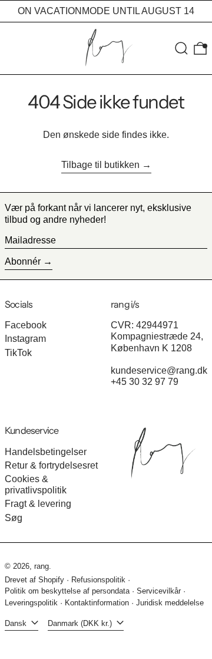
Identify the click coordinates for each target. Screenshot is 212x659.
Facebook (26, 325)
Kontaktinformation (97, 602)
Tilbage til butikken (100, 165)
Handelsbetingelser (46, 452)
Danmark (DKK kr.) (81, 623)
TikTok (18, 353)
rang (41, 566)
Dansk (17, 623)
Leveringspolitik (31, 602)
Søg (13, 518)
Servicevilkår (159, 590)
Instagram (25, 339)
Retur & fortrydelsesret (51, 465)
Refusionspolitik (98, 579)
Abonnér (23, 261)
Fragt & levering (38, 504)
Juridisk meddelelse (170, 602)
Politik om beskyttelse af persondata (67, 590)
